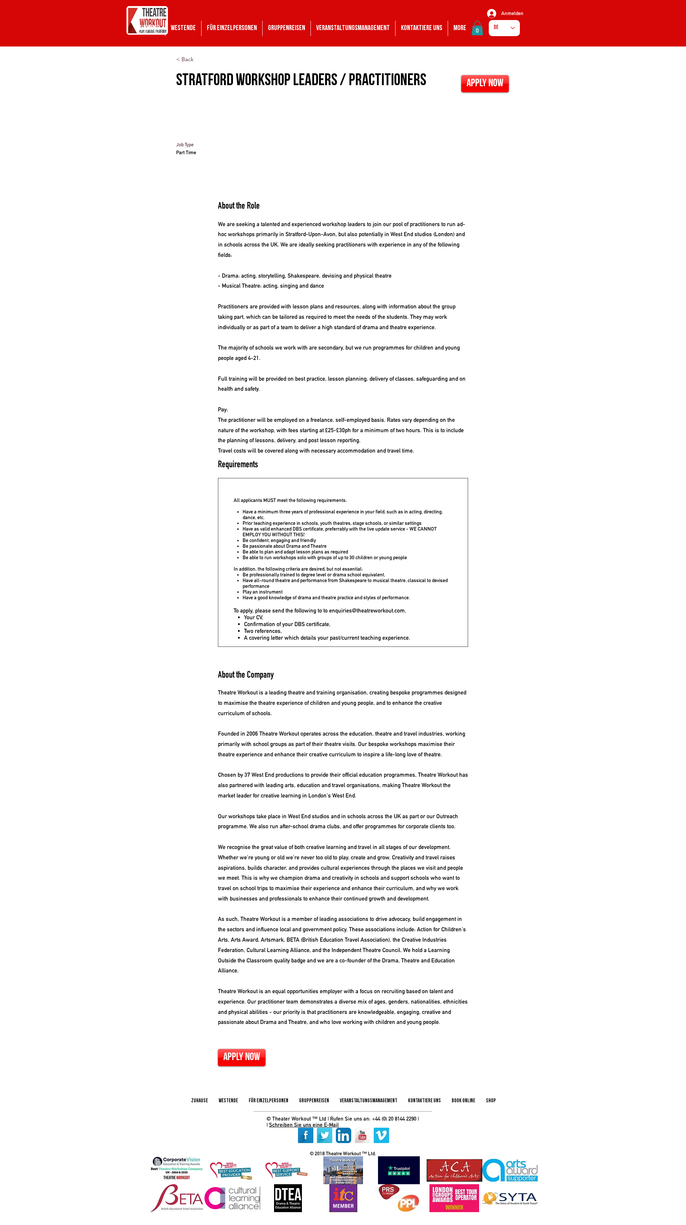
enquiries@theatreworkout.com (367, 610)
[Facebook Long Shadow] (305, 1135)
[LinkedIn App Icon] (343, 1135)
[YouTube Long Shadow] (362, 1135)
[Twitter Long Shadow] (324, 1135)
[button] (477, 28)
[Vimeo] (381, 1135)
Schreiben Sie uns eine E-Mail (304, 1125)
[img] (176, 1170)
